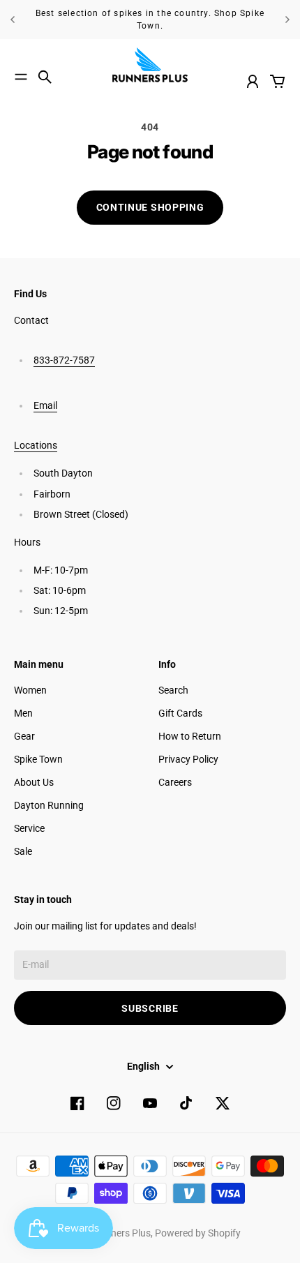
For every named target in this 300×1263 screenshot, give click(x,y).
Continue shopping (150, 207)
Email (45, 405)
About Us (34, 782)
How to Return (189, 736)
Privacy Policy (188, 759)
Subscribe (149, 1008)
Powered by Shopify (198, 1233)
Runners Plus (122, 1233)
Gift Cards (180, 713)
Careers (175, 782)
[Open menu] (21, 76)
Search (173, 690)
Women (30, 690)
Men (23, 713)
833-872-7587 (64, 360)
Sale (23, 851)
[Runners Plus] (150, 64)
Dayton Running (49, 805)
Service (29, 828)
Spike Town (38, 759)
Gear (24, 736)
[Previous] (12, 19)
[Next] (287, 19)
